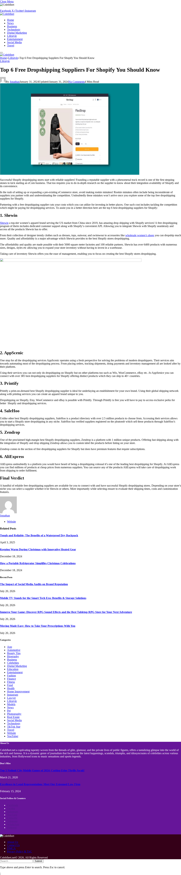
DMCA (11, 848)
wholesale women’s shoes (139, 235)
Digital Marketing (17, 32)
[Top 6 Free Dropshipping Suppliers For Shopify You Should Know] (69, 173)
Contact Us (13, 845)
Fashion (11, 675)
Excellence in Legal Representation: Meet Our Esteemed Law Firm (40, 784)
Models (11, 704)
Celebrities (13, 662)
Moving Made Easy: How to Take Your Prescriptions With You (37, 625)
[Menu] (1, 52)
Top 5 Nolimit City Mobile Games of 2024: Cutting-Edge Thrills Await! (42, 770)
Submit (38, 861)
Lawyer (11, 697)
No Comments (76, 81)
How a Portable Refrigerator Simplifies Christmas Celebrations (38, 563)
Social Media (14, 42)
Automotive (13, 650)
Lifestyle (12, 35)
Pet (9, 710)
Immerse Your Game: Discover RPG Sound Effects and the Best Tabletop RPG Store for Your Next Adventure (66, 612)
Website (11, 733)
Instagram (12, 694)
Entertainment (15, 39)
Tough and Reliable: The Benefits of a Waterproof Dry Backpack (39, 535)
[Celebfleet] (7, 13)
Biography (13, 656)
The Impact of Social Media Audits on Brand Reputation (34, 584)
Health (10, 688)
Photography (14, 713)
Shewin (4, 222)
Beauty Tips (14, 653)
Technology (13, 29)
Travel (10, 45)
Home (10, 19)
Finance (11, 678)
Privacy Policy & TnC (19, 851)
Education (12, 669)
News (10, 23)
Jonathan (15, 81)
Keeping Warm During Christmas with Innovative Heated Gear (38, 549)
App (9, 646)
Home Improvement (18, 691)
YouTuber (12, 736)
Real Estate (13, 717)
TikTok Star (13, 726)
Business (12, 26)
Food (10, 685)
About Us (12, 841)
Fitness (11, 681)
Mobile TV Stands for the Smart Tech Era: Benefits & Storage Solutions (43, 598)
